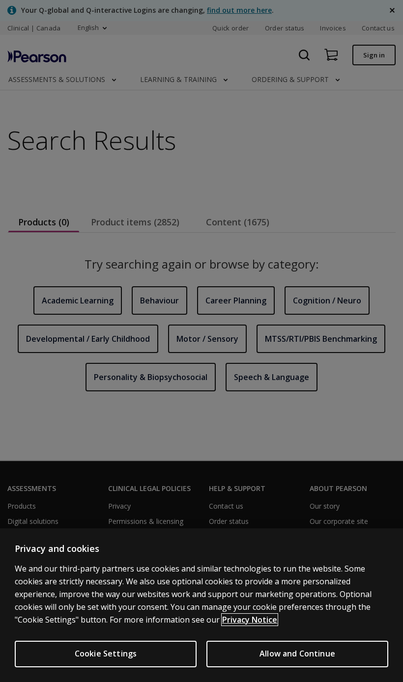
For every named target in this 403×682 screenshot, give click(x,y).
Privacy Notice (249, 619)
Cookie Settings (106, 653)
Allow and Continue (297, 653)
